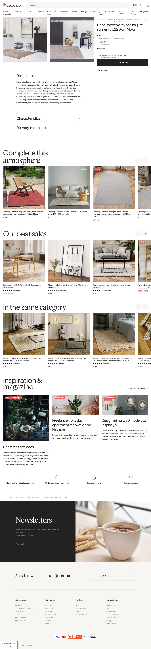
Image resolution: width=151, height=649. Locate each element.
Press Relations (21, 617)
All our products (7, 13)
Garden (74, 12)
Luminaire (40, 12)
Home (5, 497)
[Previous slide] (138, 160)
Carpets (110, 19)
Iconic (92, 12)
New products (81, 608)
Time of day (19, 611)
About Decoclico (21, 605)
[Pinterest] (62, 577)
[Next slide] (145, 160)
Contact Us (110, 605)
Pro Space (133, 13)
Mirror (78, 605)
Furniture (17, 12)
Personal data (27, 645)
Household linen (51, 13)
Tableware (63, 12)
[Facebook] (50, 577)
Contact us (123, 62)
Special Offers (121, 13)
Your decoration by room (24, 608)
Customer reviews (112, 614)
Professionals (20, 621)
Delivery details (111, 611)
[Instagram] (56, 577)
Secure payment (111, 617)
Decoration (29, 12)
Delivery (108, 621)
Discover (101, 48)
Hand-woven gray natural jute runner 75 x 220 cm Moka (130, 20)
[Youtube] (68, 577)
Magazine (144, 12)
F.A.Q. (108, 608)
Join (58, 544)
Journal (18, 614)
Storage (83, 12)
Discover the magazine (138, 388)
